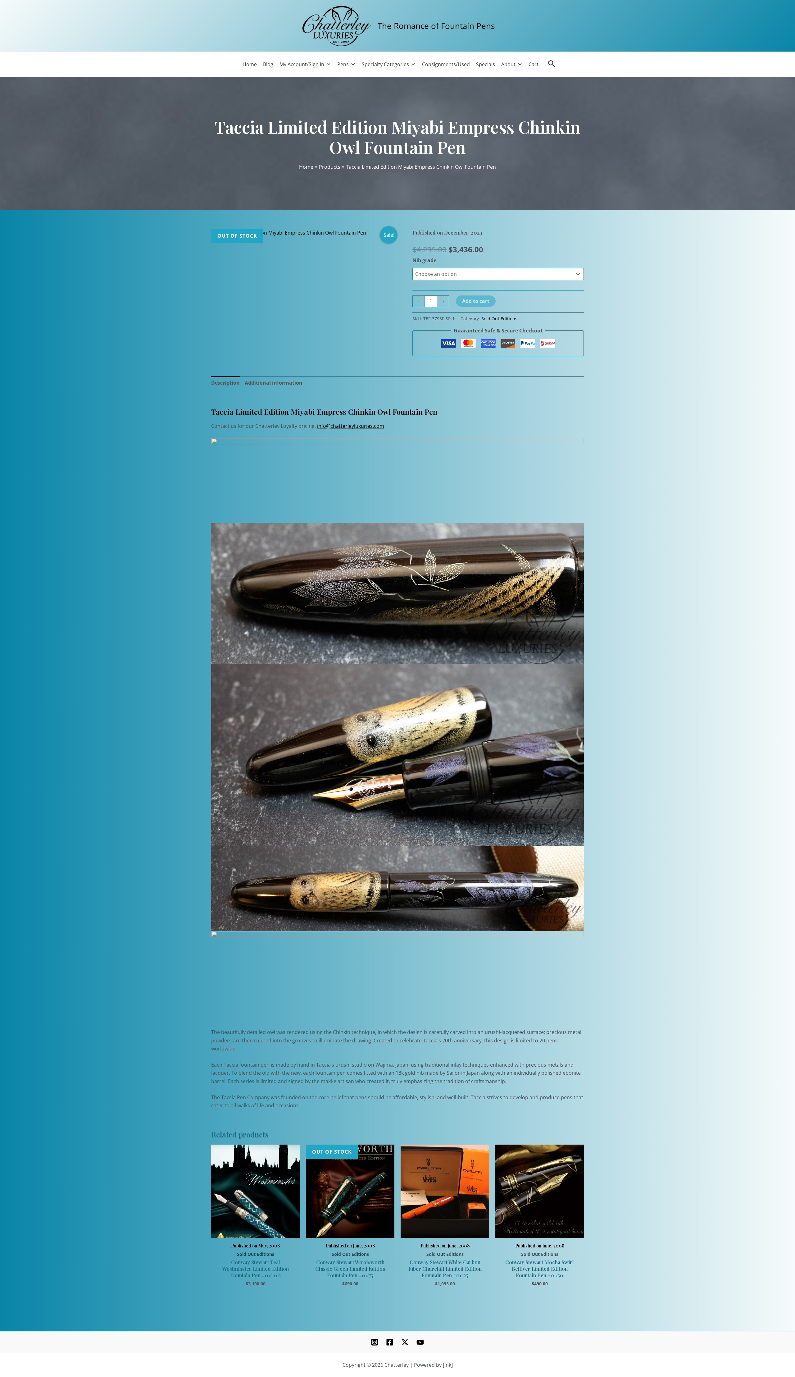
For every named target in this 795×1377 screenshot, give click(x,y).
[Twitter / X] (405, 1342)
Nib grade (424, 260)
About (508, 64)
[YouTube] (420, 1342)
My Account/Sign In (301, 64)
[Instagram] (374, 1342)
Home (250, 64)
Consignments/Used (446, 64)
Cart (533, 64)
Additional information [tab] (273, 382)
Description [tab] (225, 382)
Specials (485, 64)
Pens (343, 64)
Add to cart (475, 301)
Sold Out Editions (499, 319)
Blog (268, 64)
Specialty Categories (385, 64)
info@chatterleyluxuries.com (350, 426)
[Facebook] (389, 1342)
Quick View (255, 1230)
